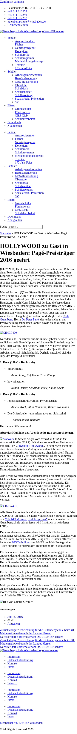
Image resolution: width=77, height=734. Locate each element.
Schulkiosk (21, 88)
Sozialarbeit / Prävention (29, 98)
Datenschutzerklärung (20, 660)
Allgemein (13, 623)
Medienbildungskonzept (29, 61)
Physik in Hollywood (30, 445)
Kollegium (21, 51)
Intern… (12, 666)
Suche (3, 226)
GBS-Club (21, 115)
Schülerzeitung (24, 95)
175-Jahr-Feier (23, 68)
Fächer (19, 44)
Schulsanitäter (23, 91)
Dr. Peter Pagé (30, 319)
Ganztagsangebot (25, 47)
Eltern (11, 105)
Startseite (5, 233)
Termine (20, 64)
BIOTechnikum (21, 542)
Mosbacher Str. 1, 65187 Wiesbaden (21, 722)
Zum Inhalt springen (12, 1)
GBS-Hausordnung (26, 81)
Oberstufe (21, 85)
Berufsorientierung (26, 78)
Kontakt (12, 663)
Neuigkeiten (14, 125)
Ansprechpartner (25, 41)
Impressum (13, 656)
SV (17, 102)
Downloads (14, 122)
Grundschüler (23, 108)
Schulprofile (22, 54)
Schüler (11, 71)
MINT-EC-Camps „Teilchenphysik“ (26, 519)
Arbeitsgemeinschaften (28, 75)
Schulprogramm (24, 58)
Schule (11, 37)
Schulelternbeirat (25, 118)
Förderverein (22, 112)
